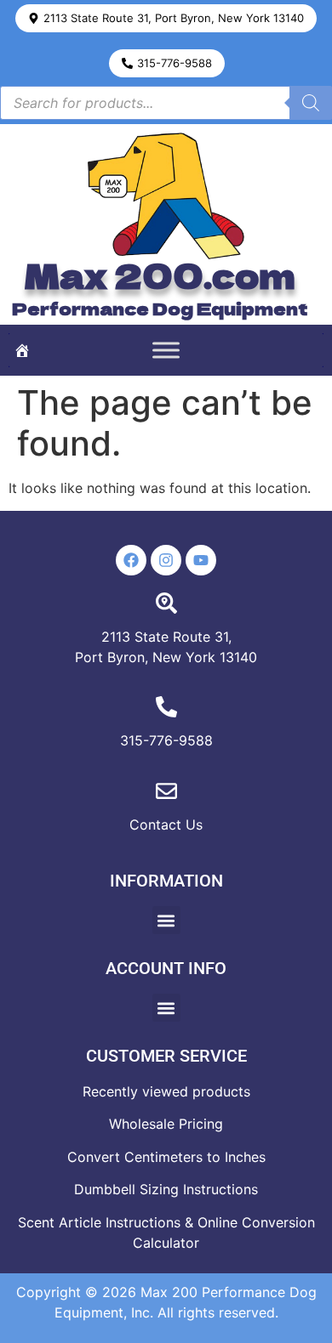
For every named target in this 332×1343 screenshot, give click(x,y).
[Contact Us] (166, 791)
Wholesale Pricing (166, 1123)
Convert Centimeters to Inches (166, 1156)
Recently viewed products (166, 1091)
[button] (166, 18)
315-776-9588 (166, 740)
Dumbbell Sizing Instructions (166, 1189)
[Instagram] (166, 560)
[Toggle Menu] (166, 351)
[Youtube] (201, 560)
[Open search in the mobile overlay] (166, 103)
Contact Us (166, 824)
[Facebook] (131, 560)
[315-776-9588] (166, 706)
